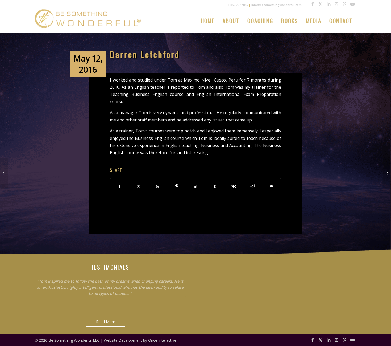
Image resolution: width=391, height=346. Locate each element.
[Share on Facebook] (119, 186)
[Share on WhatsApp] (157, 186)
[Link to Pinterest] (344, 4)
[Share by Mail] (271, 186)
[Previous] (168, 275)
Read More (105, 321)
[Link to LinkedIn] (328, 4)
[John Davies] (4, 173)
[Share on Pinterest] (176, 186)
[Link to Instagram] (336, 4)
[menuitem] (208, 20)
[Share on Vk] (233, 186)
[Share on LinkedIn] (195, 186)
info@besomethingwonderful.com (276, 5)
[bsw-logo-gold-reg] (88, 18)
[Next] (180, 275)
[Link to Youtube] (352, 4)
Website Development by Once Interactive (140, 340)
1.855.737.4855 (238, 5)
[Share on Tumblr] (214, 186)
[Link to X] (321, 4)
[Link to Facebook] (313, 4)
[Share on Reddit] (252, 186)
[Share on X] (138, 186)
